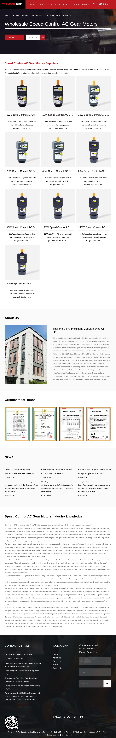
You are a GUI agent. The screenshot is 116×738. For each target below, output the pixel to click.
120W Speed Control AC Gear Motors (63, 227)
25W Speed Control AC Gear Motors (26, 171)
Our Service (54, 4)
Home (33, 4)
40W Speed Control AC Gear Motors (62, 171)
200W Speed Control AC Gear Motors (27, 283)
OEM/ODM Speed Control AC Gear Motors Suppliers (80, 354)
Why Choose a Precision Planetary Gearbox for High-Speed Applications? (93, 473)
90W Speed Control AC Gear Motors (26, 227)
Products (57, 661)
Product (42, 4)
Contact (85, 4)
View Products (14, 37)
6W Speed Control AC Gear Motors (25, 114)
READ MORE (10, 495)
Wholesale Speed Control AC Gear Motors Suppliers (92, 732)
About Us (67, 4)
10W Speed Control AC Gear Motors (62, 114)
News (76, 4)
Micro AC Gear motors (31, 15)
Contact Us (32, 37)
